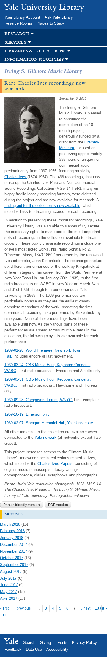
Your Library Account (22, 17)
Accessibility (57, 649)
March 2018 (10, 524)
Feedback (12, 649)
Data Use (34, 649)
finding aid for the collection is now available (42, 205)
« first (4, 608)
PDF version (58, 505)
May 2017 (8, 591)
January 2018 (11, 537)
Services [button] (15, 42)
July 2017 (8, 578)
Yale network (45, 437)
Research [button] (16, 34)
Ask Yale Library (59, 17)
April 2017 (8, 598)
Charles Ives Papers (55, 463)
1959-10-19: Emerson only (26, 414)
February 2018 (12, 531)
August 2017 (11, 571)
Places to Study (50, 23)
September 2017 (14, 564)
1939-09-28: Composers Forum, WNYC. (38, 400)
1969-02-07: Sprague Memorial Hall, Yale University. (49, 423)
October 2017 (11, 558)
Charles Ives (15, 177)
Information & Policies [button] (34, 59)
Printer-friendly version (21, 505)
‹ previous (23, 608)
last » (102, 608)
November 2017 (13, 551)
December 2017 (13, 544)
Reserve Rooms (18, 23)
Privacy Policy (84, 642)
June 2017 (9, 585)
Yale (11, 641)
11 (4, 615)
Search (29, 642)
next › (88, 608)
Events (61, 642)
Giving (45, 642)
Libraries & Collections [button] (35, 51)
